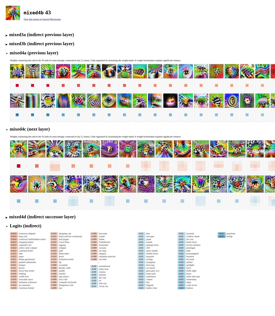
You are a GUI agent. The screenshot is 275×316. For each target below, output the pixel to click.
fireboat (102, 275)
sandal (102, 236)
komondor (103, 245)
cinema (102, 272)
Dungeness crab (66, 285)
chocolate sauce (26, 279)
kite (148, 282)
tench (61, 256)
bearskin (190, 256)
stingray (102, 253)
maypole (150, 256)
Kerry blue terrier (26, 271)
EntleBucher (104, 242)
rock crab (63, 279)
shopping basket (26, 242)
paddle (62, 271)
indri (188, 251)
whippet (62, 248)
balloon (189, 288)
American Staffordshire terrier (32, 239)
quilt (61, 251)
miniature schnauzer (28, 282)
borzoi (21, 268)
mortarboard (104, 266)
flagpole (150, 285)
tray (60, 288)
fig (60, 262)
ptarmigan (190, 248)
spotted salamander (27, 262)
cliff (148, 248)
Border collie (65, 268)
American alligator (27, 233)
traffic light (191, 271)
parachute (230, 233)
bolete (101, 239)
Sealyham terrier (66, 259)
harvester (103, 233)
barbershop (191, 279)
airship (229, 236)
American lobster (26, 288)
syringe (149, 259)
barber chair (151, 288)
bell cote (103, 283)
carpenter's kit (25, 245)
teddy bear (103, 269)
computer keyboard (67, 282)
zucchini (103, 259)
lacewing (150, 265)
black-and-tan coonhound (70, 236)
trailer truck (191, 242)
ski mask (190, 259)
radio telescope (193, 276)
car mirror (150, 268)
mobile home (152, 253)
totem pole (151, 273)
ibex (148, 233)
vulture (149, 279)
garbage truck (152, 245)
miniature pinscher (107, 256)
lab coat (102, 277)
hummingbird (192, 253)
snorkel (62, 273)
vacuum (102, 248)
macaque (150, 236)
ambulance (151, 276)
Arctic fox (103, 286)
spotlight (190, 265)
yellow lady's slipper (28, 248)
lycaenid (190, 233)
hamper (22, 265)
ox (100, 280)
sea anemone (24, 285)
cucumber (63, 265)
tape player (64, 276)
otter (21, 253)
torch (188, 268)
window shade (193, 236)
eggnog (62, 245)
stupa (188, 282)
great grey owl (152, 271)
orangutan (150, 262)
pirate (148, 239)
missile (149, 242)
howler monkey (193, 245)
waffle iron (24, 276)
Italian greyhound (27, 259)
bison (188, 273)
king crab (23, 236)
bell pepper (64, 239)
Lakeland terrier (26, 251)
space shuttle (152, 251)
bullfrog (22, 273)
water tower (191, 285)
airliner (189, 262)
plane (21, 256)
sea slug (102, 251)
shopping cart (65, 233)
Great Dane (64, 242)
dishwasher (64, 253)
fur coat (189, 239)
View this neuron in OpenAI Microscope (42, 19)
